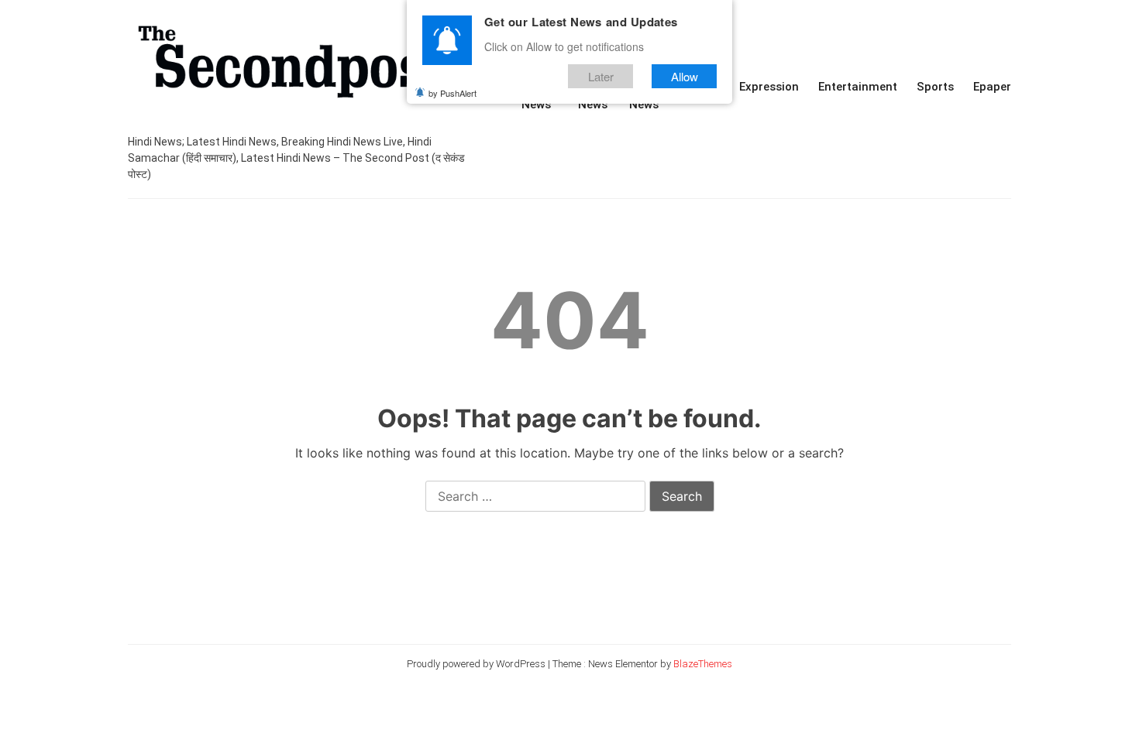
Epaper (992, 87)
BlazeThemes (702, 664)
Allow (684, 76)
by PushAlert (452, 93)
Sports (935, 87)
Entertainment (857, 87)
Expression (769, 87)
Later (601, 76)
